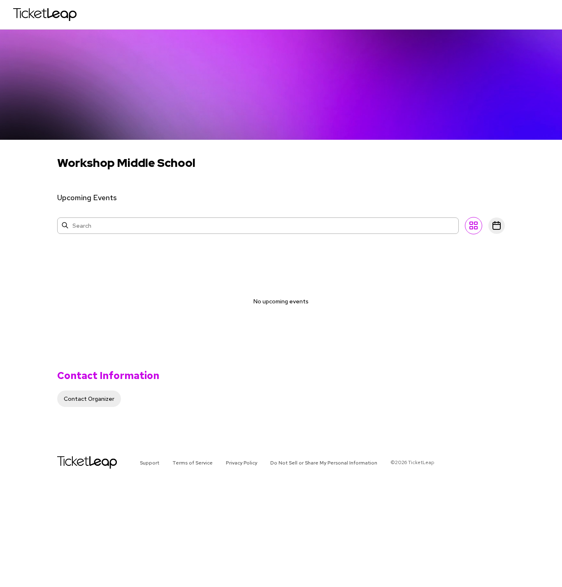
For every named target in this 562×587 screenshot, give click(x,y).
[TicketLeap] (76, 462)
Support (149, 463)
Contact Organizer (89, 398)
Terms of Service (192, 463)
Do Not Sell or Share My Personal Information (323, 463)
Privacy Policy (241, 463)
